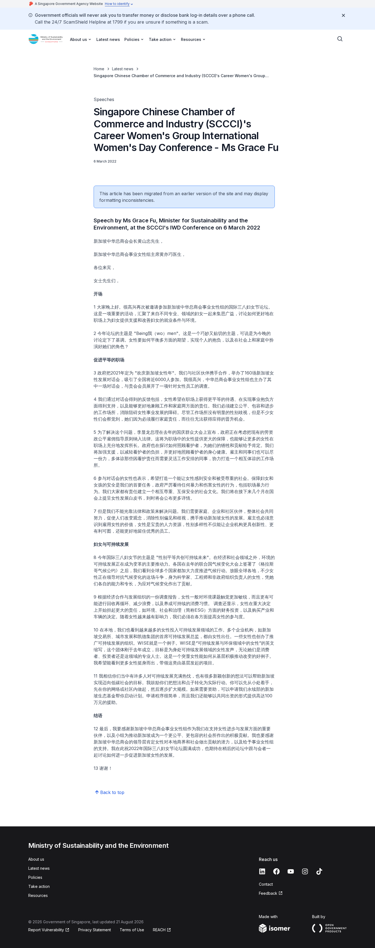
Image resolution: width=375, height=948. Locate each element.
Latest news (108, 39)
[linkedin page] (262, 871)
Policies (35, 877)
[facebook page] (276, 871)
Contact (266, 884)
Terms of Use (132, 929)
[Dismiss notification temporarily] (343, 15)
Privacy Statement (94, 929)
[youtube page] (290, 871)
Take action (39, 886)
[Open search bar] (340, 39)
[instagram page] (305, 871)
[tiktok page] (319, 871)
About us (36, 859)
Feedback (268, 893)
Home (99, 68)
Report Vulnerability (46, 929)
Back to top (112, 792)
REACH (159, 929)
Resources (38, 895)
